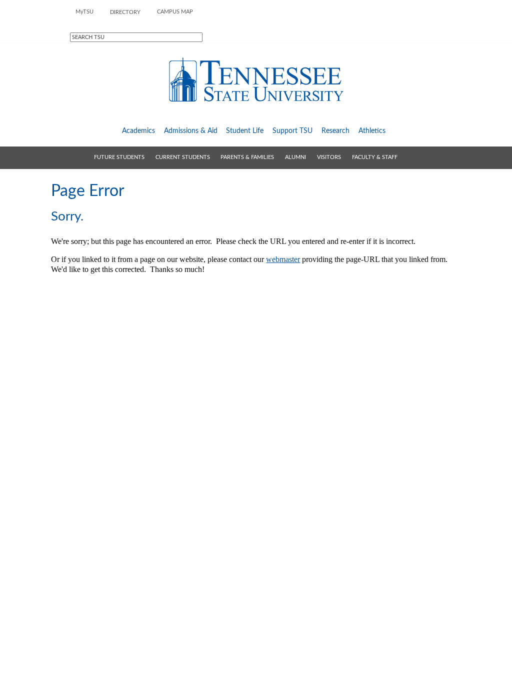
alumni (295, 157)
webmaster (283, 259)
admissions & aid (191, 131)
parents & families (247, 157)
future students (119, 157)
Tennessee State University (256, 79)
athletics (372, 131)
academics (138, 131)
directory (125, 12)
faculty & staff (375, 157)
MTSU (85, 11)
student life (245, 131)
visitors (329, 157)
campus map (175, 11)
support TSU (292, 131)
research (336, 131)
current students (183, 157)
